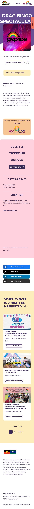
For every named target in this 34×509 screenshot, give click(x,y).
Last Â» (20, 432)
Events (12, 83)
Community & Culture (14, 346)
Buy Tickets (15, 167)
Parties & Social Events (14, 63)
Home (5, 83)
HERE (25, 105)
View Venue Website (10, 210)
